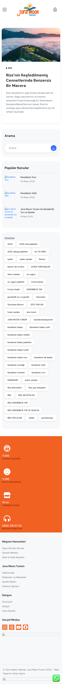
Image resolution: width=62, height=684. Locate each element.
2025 (10, 244)
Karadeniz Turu (28, 177)
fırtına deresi (37, 282)
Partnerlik (7, 601)
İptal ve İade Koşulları (13, 557)
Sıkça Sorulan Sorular (13, 548)
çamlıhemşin (47, 418)
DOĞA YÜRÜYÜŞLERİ (40, 266)
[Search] (54, 148)
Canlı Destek (8, 610)
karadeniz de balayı (43, 357)
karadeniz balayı (15, 327)
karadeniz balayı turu (17, 357)
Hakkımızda (8, 572)
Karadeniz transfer (16, 372)
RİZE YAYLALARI (14, 418)
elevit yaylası (13, 274)
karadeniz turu (38, 372)
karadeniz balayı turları (18, 350)
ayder (10, 259)
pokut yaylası (31, 380)
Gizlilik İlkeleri (9, 581)
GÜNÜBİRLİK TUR (34, 289)
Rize (10, 68)
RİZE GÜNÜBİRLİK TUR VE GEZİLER (23, 410)
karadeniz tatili (38, 365)
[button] (55, 9)
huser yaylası (13, 312)
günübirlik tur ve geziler (18, 297)
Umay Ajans (18, 673)
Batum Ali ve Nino (15, 266)
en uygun (31, 274)
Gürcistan (40, 297)
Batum (42, 259)
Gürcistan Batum (15, 304)
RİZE (9, 395)
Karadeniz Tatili (28, 193)
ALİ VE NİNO (40, 251)
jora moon (31, 312)
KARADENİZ (12, 380)
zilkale (31, 418)
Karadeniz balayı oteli (40, 327)
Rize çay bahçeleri (37, 387)
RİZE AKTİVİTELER (26, 395)
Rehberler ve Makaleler (14, 577)
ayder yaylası (26, 259)
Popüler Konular (17, 168)
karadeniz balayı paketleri (19, 342)
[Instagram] (4, 627)
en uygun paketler (15, 282)
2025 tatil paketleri (28, 244)
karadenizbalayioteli (43, 319)
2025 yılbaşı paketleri (17, 251)
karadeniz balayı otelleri (18, 334)
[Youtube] (18, 627)
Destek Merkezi (10, 552)
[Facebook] (25, 627)
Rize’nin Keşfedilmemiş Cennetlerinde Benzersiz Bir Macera (28, 80)
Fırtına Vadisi (13, 289)
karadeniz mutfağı (16, 365)
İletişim (6, 606)
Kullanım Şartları (10, 586)
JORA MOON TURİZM (17, 319)
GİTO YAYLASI (37, 304)
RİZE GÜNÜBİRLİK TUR (17, 402)
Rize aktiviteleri (14, 387)
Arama (10, 136)
